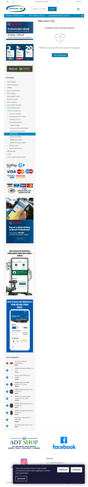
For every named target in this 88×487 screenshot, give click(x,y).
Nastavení (21, 478)
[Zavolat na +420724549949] (9, 2)
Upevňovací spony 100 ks (18, 143)
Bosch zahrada (12, 102)
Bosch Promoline (12, 99)
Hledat (52, 9)
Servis (9, 154)
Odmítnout (63, 470)
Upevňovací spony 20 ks (17, 131)
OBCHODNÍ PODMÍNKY (41, 2)
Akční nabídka (11, 82)
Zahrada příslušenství (14, 111)
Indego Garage (14, 125)
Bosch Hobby (11, 93)
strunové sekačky (15, 114)
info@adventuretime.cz (56, 463)
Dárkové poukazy (12, 85)
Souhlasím (76, 470)
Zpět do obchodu (60, 55)
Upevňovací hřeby (15, 137)
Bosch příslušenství (13, 108)
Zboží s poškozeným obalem (16, 157)
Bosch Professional (13, 91)
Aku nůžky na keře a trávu (17, 117)
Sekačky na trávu (14, 120)
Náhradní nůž (14, 134)
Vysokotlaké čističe (13, 96)
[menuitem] (15, 15)
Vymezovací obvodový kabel (19, 128)
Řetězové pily (13, 146)
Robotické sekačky (15, 122)
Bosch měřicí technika (14, 105)
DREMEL (9, 88)
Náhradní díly (11, 151)
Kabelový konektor (16, 140)
